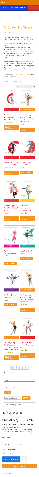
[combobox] (19, 403)
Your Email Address (9, 449)
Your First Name (7, 445)
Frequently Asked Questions (22, 74)
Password (7, 380)
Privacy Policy (19, 432)
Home (5, 424)
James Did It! (13, 473)
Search (26, 398)
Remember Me (10, 388)
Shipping (28, 432)
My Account (21, 425)
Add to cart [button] (26, 172)
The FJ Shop (12, 425)
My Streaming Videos (13, 427)
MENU (5, 3)
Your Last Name (25, 445)
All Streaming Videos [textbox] (19, 405)
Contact (5, 434)
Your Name (6, 438)
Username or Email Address (12, 373)
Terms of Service (7, 432)
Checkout (30, 425)
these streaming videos (25, 62)
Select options (8, 128)
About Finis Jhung (7, 429)
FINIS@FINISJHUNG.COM (18, 420)
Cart (3, 427)
